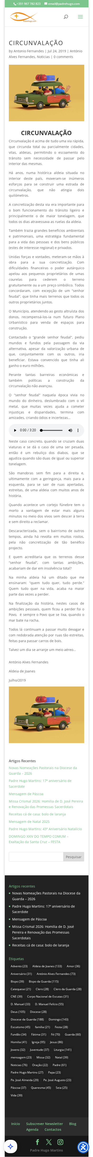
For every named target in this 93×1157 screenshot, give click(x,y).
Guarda (73, 1034)
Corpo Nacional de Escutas (48, 996)
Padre (60, 1065)
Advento (19, 966)
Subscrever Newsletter (44, 1123)
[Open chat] (10, 1146)
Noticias (43, 56)
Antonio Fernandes (29, 51)
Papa (54, 1072)
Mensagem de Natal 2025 (29, 821)
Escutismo (20, 1027)
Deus (18, 1012)
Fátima (38, 1034)
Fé (55, 1034)
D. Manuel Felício (49, 1004)
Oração (40, 1065)
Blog (72, 1123)
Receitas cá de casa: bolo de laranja (37, 814)
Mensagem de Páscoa (26, 794)
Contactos (53, 1129)
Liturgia (63, 1050)
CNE (16, 996)
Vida (16, 1095)
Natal (61, 1057)
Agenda (32, 1129)
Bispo (17, 981)
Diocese (38, 1012)
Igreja (38, 1042)
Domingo (58, 1019)
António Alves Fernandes (56, 974)
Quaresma (41, 1088)
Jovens (18, 1050)
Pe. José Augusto (57, 1080)
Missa (43, 1057)
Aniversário (21, 974)
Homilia (19, 1042)
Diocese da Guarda (27, 1019)
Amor (73, 966)
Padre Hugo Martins (27, 1072)
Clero (42, 989)
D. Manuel (20, 1004)
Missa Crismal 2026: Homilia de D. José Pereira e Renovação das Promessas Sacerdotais (43, 932)
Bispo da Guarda (44, 981)
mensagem (21, 1057)
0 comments (63, 56)
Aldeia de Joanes (47, 966)
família (42, 1027)
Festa (61, 1027)
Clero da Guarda (68, 989)
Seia (61, 1088)
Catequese (21, 989)
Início (15, 1123)
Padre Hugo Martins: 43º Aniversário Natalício (45, 829)
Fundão (18, 1034)
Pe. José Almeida (25, 1080)
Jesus (56, 1042)
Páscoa (18, 1088)
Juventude (39, 1050)
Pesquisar (74, 857)
